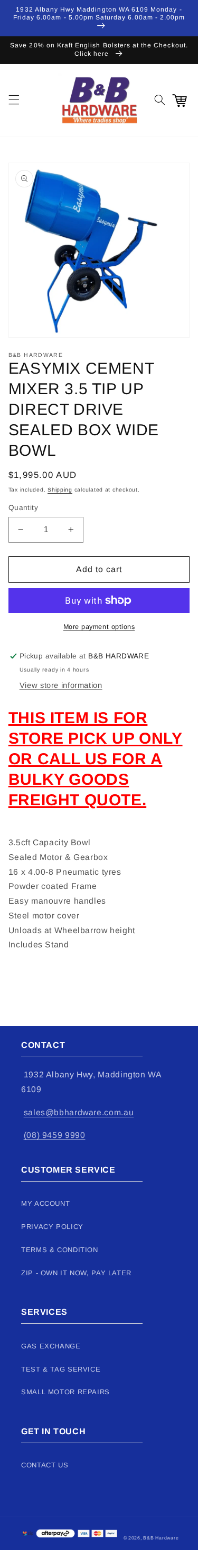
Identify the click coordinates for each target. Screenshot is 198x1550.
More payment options (99, 627)
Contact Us (44, 1465)
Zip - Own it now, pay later (76, 1273)
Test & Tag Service (60, 1369)
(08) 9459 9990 (55, 1135)
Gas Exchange (51, 1346)
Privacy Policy (52, 1227)
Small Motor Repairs (65, 1392)
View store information (61, 685)
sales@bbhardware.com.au (79, 1112)
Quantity (23, 508)
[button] (14, 100)
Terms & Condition (59, 1250)
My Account (45, 1203)
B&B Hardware (160, 1538)
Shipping (60, 489)
